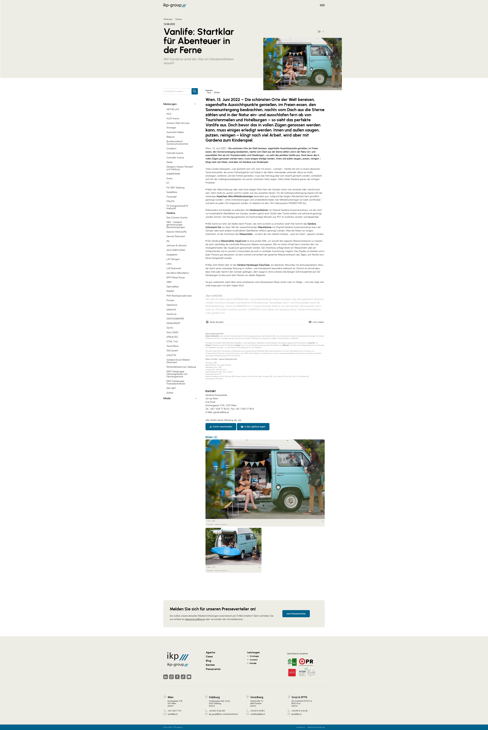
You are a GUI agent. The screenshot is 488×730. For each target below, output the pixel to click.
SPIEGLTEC (172, 337)
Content (254, 659)
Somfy (169, 327)
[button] (320, 31)
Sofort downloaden (222, 426)
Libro (169, 263)
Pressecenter (213, 669)
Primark (170, 300)
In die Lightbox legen (254, 426)
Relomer (286, 345)
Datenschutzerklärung (316, 727)
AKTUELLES (172, 109)
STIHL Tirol (172, 341)
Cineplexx (171, 148)
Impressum (300, 727)
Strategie (254, 656)
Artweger (171, 127)
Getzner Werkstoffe (176, 231)
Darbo (169, 162)
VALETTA (171, 355)
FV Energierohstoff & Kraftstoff (177, 207)
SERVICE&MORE (175, 318)
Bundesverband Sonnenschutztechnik (177, 142)
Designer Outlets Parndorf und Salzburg (179, 168)
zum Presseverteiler (296, 613)
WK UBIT (171, 388)
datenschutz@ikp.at (195, 619)
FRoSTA (170, 201)
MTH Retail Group (175, 277)
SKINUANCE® (173, 323)
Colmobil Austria (174, 153)
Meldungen (170, 104)
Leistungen (253, 652)
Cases (209, 656)
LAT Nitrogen (173, 259)
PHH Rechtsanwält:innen (179, 295)
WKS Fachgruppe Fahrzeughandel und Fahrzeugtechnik (176, 374)
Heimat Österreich (175, 236)
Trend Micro (172, 346)
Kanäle (253, 663)
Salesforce (171, 305)
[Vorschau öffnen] (302, 64)
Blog (208, 660)
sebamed (171, 309)
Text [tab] (209, 92)
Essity (169, 178)
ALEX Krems (172, 118)
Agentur (210, 652)
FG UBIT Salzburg (175, 187)
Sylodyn (208, 345)
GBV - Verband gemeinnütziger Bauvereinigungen (175, 224)
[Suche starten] (195, 90)
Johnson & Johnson (176, 245)
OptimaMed (172, 286)
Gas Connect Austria (176, 217)
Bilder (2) (211, 437)
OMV (169, 282)
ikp (167, 241)
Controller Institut (175, 157)
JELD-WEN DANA (175, 250)
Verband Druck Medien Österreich (178, 361)
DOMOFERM (173, 173)
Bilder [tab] (217, 92)
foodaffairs (171, 192)
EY (167, 183)
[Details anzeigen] (322, 521)
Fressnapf (171, 196)
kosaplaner (171, 254)
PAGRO (170, 291)
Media (167, 398)
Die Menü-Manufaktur (177, 273)
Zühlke (169, 392)
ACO (168, 114)
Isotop (238, 345)
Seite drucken (217, 322)
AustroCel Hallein (175, 132)
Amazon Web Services (177, 123)
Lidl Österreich (173, 268)
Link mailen (318, 322)
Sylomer (311, 343)
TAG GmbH (172, 350)
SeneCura (171, 314)
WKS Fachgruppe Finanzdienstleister (175, 382)
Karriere (210, 664)
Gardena (170, 213)
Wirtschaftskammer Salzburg (181, 367)
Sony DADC (172, 332)
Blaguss (170, 136)
